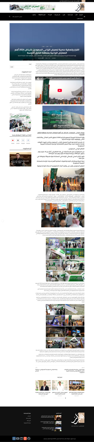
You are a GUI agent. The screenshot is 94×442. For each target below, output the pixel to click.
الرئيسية (81, 14)
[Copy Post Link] (2, 220)
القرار (38, 196)
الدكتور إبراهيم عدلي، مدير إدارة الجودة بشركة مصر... (69, 1)
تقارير (64, 14)
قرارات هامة (70, 14)
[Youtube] (17, 438)
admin (54, 58)
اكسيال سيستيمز (47, 439)
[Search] (9, 17)
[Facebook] (28, 438)
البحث (30, 64)
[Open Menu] (84, 16)
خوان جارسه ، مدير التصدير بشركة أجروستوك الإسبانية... (42, 393)
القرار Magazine (42, 14)
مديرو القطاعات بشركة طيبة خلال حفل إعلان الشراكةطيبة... (76, 393)
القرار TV (50, 14)
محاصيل (34, 14)
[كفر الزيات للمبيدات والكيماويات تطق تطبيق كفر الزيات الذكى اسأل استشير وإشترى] (58, 429)
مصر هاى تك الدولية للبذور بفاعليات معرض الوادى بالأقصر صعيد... (47, 422)
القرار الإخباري (81, 426)
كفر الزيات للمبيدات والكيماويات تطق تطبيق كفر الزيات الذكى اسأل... (48, 429)
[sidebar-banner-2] (20, 122)
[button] (80, 1)
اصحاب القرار (80, 18)
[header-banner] (33, 7)
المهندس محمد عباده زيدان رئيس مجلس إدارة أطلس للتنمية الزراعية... (47, 416)
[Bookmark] (71, 382)
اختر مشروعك (57, 14)
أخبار (76, 14)
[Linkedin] (21, 438)
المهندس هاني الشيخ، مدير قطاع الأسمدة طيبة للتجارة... (59, 393)
